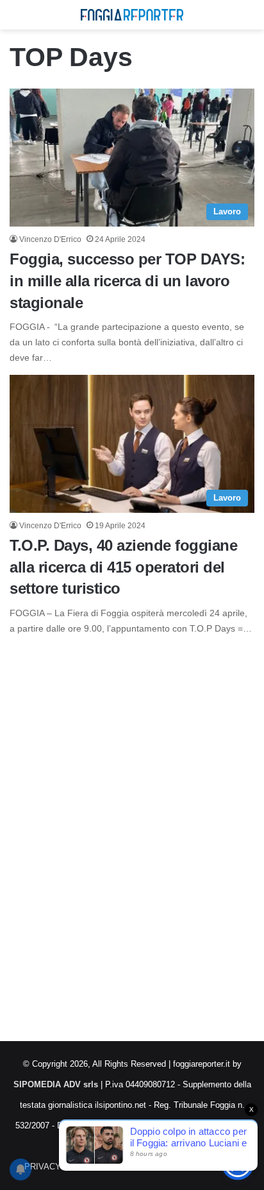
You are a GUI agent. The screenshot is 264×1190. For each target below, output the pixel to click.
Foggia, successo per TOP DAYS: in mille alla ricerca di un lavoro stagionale (127, 280)
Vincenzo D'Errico (50, 239)
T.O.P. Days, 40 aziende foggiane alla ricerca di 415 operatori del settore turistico (123, 567)
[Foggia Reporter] (132, 15)
